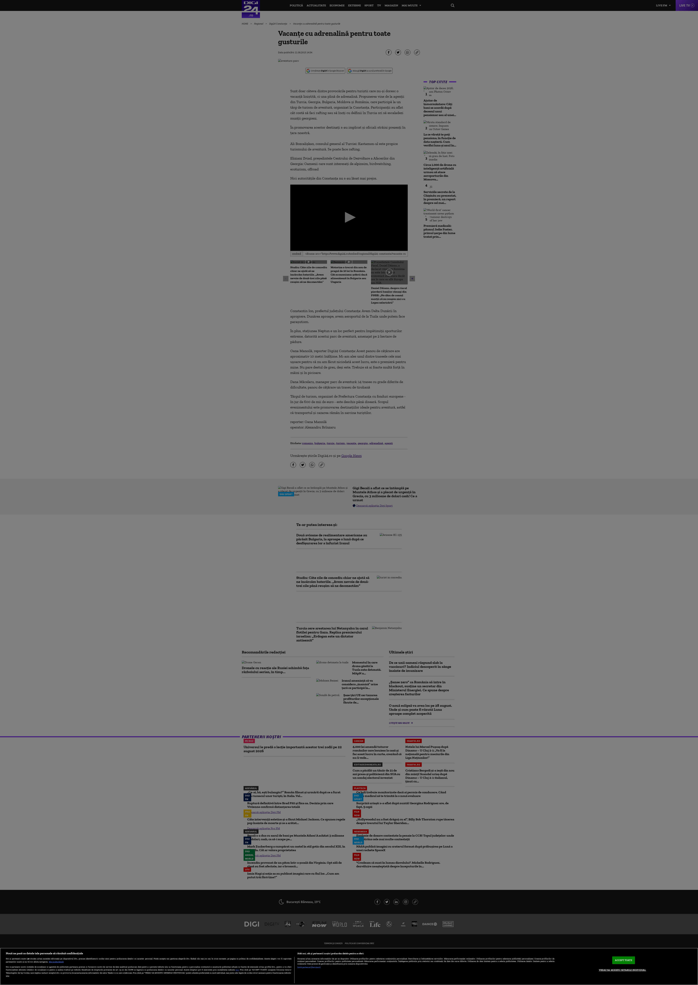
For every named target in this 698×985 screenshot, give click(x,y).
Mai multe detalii (56, 961)
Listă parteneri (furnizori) (308, 967)
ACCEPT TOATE (623, 960)
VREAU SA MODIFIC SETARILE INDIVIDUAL (622, 970)
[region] (349, 966)
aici (237, 969)
